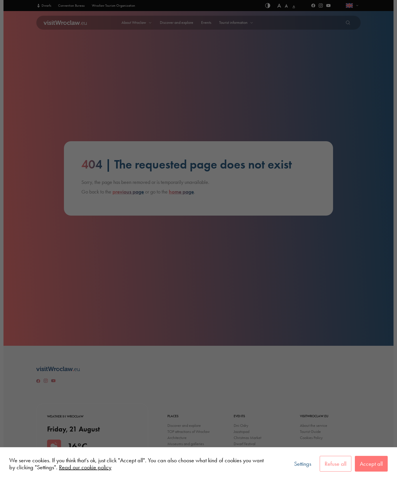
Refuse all (335, 463)
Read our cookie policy (85, 467)
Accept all (371, 463)
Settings (302, 463)
